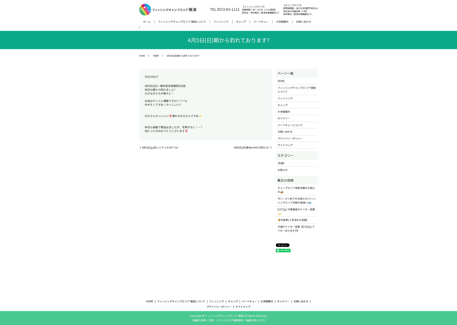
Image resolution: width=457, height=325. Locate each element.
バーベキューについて (290, 125)
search (143, 27)
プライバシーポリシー (290, 138)
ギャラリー (284, 118)
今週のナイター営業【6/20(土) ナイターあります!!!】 (296, 228)
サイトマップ (285, 145)
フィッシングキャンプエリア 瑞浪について (182, 21)
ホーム (146, 21)
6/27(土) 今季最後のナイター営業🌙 (296, 211)
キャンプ (241, 21)
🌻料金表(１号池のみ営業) (292, 220)
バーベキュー (260, 21)
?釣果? (156, 55)
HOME (142, 55)
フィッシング (221, 21)
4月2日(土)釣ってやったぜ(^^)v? (160, 147)
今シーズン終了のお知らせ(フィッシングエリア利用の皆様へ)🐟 (297, 200)
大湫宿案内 (282, 21)
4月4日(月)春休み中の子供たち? (252, 147)
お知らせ (283, 170)
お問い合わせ (303, 21)
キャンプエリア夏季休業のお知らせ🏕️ (296, 190)
